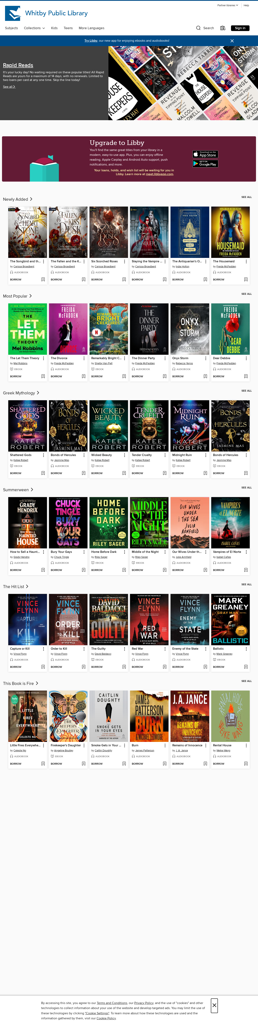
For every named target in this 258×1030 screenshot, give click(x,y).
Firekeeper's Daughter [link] (66, 745)
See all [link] (246, 197)
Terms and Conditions (112, 1003)
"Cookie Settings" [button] (97, 1013)
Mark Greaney (224, 654)
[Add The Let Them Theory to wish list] (43, 376)
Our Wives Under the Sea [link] (187, 552)
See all (7, 87)
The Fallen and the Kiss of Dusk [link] (66, 261)
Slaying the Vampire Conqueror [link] (147, 261)
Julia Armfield (183, 557)
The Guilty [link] (98, 649)
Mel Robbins (20, 363)
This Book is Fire (19, 683)
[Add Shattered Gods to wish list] (43, 473)
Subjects (11, 28)
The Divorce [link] (59, 358)
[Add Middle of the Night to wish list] (164, 570)
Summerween (16, 490)
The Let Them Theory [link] (24, 358)
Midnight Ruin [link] (182, 455)
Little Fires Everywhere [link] (25, 745)
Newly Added (16, 199)
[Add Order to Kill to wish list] (83, 667)
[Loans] (223, 29)
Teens (68, 28)
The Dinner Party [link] (143, 358)
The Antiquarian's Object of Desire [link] (187, 261)
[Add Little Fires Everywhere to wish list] (43, 764)
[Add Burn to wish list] (164, 764)
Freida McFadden (226, 266)
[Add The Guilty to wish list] (124, 667)
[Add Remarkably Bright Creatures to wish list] (124, 376)
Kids (54, 28)
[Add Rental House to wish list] (245, 764)
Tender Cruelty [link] (142, 455)
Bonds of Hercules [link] (63, 455)
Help (246, 5)
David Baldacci (103, 654)
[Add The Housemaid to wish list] (245, 279)
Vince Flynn (20, 654)
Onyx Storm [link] (180, 358)
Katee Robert (21, 460)
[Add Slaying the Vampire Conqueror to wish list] (164, 279)
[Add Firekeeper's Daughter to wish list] (83, 764)
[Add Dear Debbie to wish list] (245, 376)
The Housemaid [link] (224, 261)
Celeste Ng (20, 750)
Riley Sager (101, 557)
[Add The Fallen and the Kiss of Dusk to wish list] (83, 279)
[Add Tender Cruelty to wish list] (164, 473)
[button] (227, 5)
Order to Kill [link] (59, 649)
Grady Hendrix (21, 557)
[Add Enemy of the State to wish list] (205, 667)
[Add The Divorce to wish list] (83, 376)
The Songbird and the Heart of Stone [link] (25, 261)
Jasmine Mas (61, 460)
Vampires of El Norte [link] (227, 552)
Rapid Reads (18, 65)
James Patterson (144, 750)
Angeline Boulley (63, 750)
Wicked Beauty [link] (101, 455)
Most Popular (15, 296)
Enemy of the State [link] (185, 649)
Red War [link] (137, 649)
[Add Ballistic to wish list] (245, 667)
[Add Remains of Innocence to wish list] (205, 764)
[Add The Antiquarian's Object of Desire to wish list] (205, 279)
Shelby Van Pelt (103, 363)
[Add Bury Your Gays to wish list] (83, 570)
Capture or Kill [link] (20, 649)
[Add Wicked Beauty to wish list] (124, 473)
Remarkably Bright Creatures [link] (106, 358)
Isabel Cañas (223, 557)
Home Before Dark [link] (104, 552)
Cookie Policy (106, 1018)
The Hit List (14, 586)
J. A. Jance (182, 750)
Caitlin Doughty (103, 750)
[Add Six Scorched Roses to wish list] (124, 279)
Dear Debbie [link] (221, 358)
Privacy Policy (143, 1003)
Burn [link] (135, 745)
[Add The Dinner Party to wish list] (164, 376)
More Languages (91, 28)
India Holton (182, 266)
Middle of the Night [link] (145, 552)
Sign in (240, 28)
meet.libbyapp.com (159, 174)
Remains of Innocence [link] (187, 745)
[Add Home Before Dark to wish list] (124, 570)
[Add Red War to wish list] (164, 667)
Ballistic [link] (218, 649)
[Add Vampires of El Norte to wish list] (245, 570)
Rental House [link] (222, 745)
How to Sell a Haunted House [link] (25, 552)
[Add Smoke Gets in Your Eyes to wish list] (124, 764)
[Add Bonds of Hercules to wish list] (83, 473)
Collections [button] (33, 28)
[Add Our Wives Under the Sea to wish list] (205, 570)
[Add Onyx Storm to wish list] (205, 376)
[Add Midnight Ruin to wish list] (205, 473)
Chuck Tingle (61, 557)
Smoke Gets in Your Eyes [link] (106, 745)
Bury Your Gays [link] (61, 552)
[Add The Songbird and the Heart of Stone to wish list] (43, 279)
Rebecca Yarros (184, 363)
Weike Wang (223, 750)
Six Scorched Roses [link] (104, 261)
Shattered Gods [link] (20, 455)
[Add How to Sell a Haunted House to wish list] (43, 570)
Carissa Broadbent (24, 266)
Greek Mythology (19, 393)
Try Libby (90, 41)
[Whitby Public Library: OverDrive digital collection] (47, 14)
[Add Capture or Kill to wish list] (43, 667)
